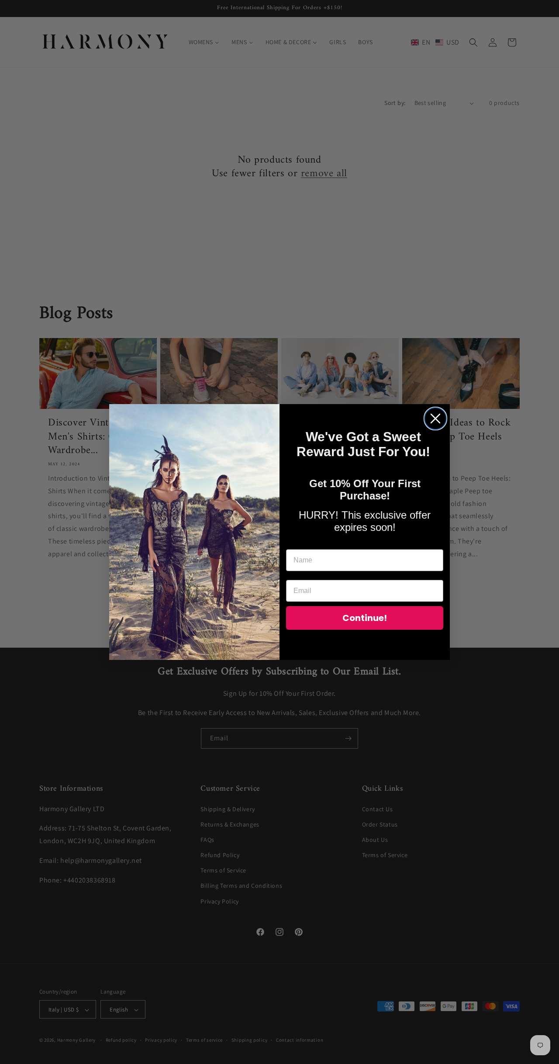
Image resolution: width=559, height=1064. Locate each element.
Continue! (364, 618)
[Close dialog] (435, 418)
